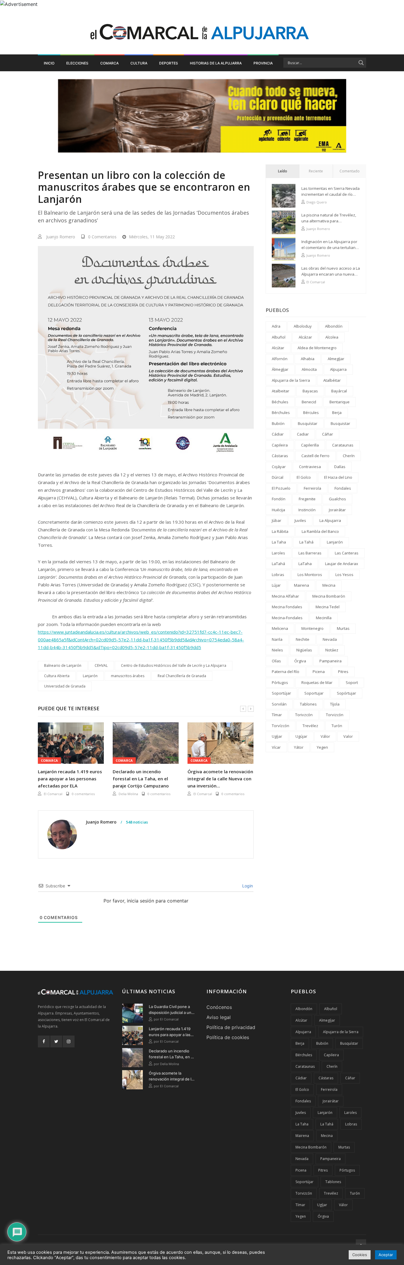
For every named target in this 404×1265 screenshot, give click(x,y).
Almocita (309, 369)
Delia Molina (128, 794)
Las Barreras (309, 553)
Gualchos (337, 499)
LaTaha (305, 563)
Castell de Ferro (315, 455)
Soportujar (314, 693)
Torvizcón (334, 714)
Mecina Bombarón (328, 596)
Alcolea (331, 337)
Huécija (278, 509)
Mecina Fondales (287, 606)
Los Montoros (310, 574)
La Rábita (280, 531)
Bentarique (339, 402)
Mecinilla (324, 617)
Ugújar (301, 736)
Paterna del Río (285, 671)
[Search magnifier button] (361, 63)
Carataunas (342, 445)
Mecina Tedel (328, 606)
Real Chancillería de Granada (182, 675)
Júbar (276, 520)
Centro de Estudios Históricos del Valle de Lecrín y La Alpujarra (173, 665)
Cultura (138, 63)
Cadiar (303, 434)
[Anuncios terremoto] (202, 116)
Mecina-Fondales (287, 617)
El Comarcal (53, 794)
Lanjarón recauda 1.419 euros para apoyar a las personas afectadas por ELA (70, 779)
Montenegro (312, 628)
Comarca (109, 63)
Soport (352, 682)
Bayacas (310, 391)
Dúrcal (277, 477)
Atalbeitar (280, 391)
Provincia (263, 63)
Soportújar (281, 693)
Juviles (300, 520)
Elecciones (77, 63)
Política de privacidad (230, 1027)
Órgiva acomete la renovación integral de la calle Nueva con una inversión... (220, 779)
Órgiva (300, 661)
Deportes (168, 63)
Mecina (328, 585)
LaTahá (278, 563)
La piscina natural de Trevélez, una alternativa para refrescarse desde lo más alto (328, 218)
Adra (276, 326)
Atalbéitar (332, 380)
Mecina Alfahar (285, 596)
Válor (325, 736)
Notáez (331, 650)
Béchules (280, 402)
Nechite (302, 639)
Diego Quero (316, 202)
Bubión (278, 423)
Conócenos (219, 1007)
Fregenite (307, 499)
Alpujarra (338, 369)
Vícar (276, 747)
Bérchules (281, 412)
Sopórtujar (346, 693)
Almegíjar (336, 358)
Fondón (278, 499)
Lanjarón (90, 675)
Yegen (322, 747)
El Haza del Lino (338, 477)
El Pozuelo (281, 488)
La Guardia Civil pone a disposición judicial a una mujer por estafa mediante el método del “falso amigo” (171, 1009)
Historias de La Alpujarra (216, 63)
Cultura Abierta (57, 675)
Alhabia (307, 358)
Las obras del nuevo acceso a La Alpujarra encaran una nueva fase (330, 271)
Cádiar (278, 434)
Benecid (309, 402)
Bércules (311, 412)
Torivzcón (304, 714)
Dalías (339, 466)
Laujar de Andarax (341, 563)
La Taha (279, 542)
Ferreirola (312, 488)
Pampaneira (330, 661)
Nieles (277, 650)
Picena (319, 671)
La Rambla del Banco (320, 531)
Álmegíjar (280, 369)
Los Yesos (344, 574)
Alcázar (305, 337)
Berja (337, 412)
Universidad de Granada (64, 686)
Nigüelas (304, 650)
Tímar (277, 714)
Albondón (333, 326)
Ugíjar (277, 736)
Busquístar (307, 423)
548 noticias (136, 822)
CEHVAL (101, 665)
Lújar (276, 585)
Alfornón (279, 358)
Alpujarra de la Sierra (291, 380)
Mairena (301, 585)
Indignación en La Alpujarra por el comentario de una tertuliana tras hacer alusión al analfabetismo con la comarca (329, 244)
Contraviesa (310, 466)
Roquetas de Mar (316, 682)
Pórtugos (280, 682)
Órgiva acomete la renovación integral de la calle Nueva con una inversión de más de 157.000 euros (171, 1076)
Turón (337, 725)
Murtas (343, 628)
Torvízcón (280, 725)
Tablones (308, 704)
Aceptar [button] (386, 1254)
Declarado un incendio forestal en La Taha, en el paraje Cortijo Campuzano (141, 779)
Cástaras (280, 455)
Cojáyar (279, 466)
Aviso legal (218, 1017)
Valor (348, 736)
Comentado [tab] (350, 171)
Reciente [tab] (316, 171)
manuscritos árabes (127, 675)
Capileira (280, 445)
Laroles (278, 553)
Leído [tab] (282, 171)
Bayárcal (339, 391)
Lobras (278, 574)
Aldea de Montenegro (317, 347)
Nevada (330, 639)
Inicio (49, 63)
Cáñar (327, 434)
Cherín (349, 455)
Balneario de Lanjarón (62, 665)
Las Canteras (346, 553)
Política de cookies (227, 1037)
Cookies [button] (359, 1254)
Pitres (343, 671)
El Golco (304, 477)
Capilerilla (310, 445)
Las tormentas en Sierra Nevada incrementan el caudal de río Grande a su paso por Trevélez (330, 191)
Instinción (307, 509)
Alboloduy (303, 326)
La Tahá (306, 542)
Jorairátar (337, 509)
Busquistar (340, 423)
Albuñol (278, 337)
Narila (277, 639)
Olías (276, 661)
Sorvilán (279, 704)
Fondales (342, 488)
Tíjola (335, 704)
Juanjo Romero (60, 237)
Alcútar (278, 347)
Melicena (280, 628)
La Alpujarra (330, 520)
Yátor (298, 747)
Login (247, 885)
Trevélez (310, 725)
